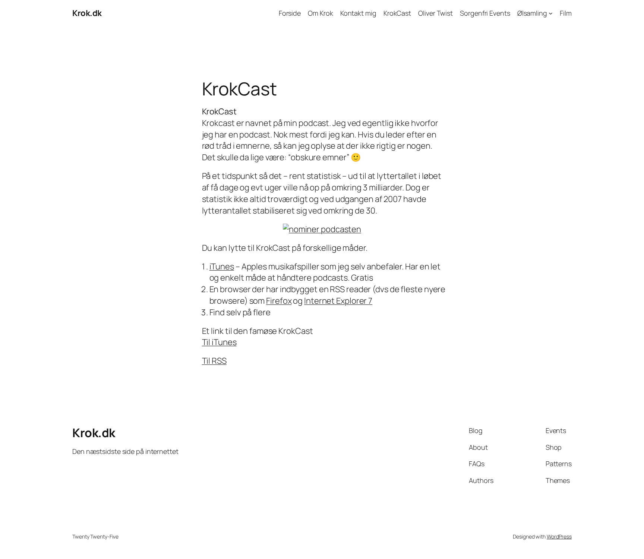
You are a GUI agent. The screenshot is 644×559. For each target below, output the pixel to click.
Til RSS (214, 360)
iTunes (221, 266)
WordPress (559, 536)
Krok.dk (87, 13)
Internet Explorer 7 (338, 300)
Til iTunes (219, 342)
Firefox (278, 300)
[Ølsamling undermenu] (551, 13)
